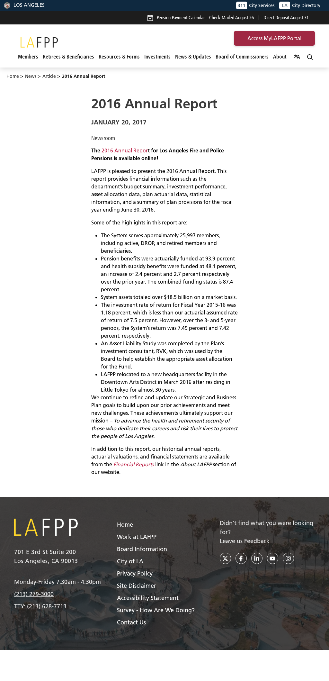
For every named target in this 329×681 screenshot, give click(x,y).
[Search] (310, 56)
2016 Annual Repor (125, 150)
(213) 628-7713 (47, 606)
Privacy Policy (135, 573)
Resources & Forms (119, 56)
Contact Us (131, 622)
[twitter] (225, 558)
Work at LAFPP (136, 536)
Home (12, 76)
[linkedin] (256, 558)
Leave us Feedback (245, 541)
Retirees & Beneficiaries (68, 56)
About (280, 56)
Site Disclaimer (136, 585)
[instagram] (288, 558)
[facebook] (241, 558)
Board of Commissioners (242, 56)
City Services (256, 5)
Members (28, 56)
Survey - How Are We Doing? (156, 610)
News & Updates (193, 56)
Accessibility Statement (148, 598)
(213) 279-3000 (34, 594)
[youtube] (272, 558)
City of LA (130, 561)
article (49, 76)
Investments (157, 56)
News (30, 76)
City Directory (301, 5)
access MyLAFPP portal (274, 38)
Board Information (142, 549)
